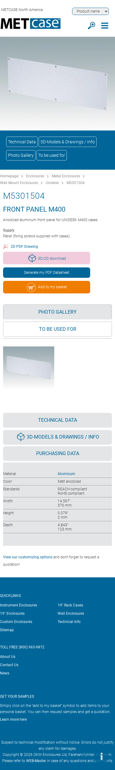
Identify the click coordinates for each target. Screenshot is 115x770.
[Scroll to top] (82, 756)
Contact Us (9, 665)
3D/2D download (52, 258)
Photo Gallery (21, 155)
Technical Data (22, 141)
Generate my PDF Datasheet (46, 272)
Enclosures (35, 176)
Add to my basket (52, 287)
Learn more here (13, 719)
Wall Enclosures (71, 613)
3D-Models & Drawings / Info (67, 141)
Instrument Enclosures (18, 605)
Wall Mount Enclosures (19, 183)
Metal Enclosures (66, 176)
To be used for (51, 155)
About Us (7, 657)
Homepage (9, 176)
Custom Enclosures (16, 622)
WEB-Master (36, 761)
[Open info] (101, 756)
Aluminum (66, 474)
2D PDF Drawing (24, 246)
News (4, 673)
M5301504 (76, 183)
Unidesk (52, 183)
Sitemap (7, 630)
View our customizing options (27, 557)
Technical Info (69, 622)
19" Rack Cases (70, 605)
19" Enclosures (12, 613)
